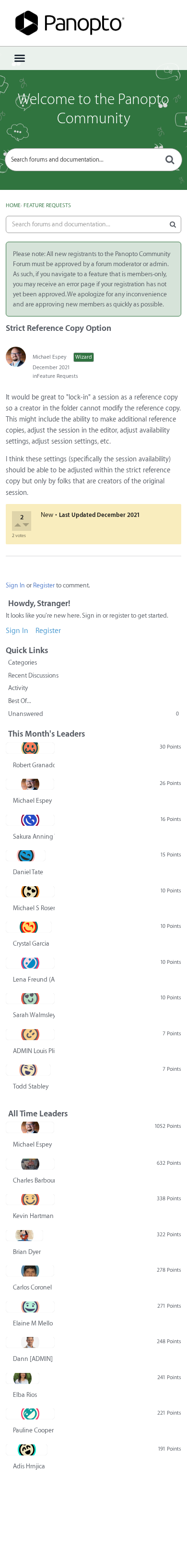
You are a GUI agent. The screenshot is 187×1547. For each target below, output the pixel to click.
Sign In (15, 585)
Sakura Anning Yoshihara (34, 836)
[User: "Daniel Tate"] (26, 855)
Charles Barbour (34, 1180)
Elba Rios (25, 1394)
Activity (18, 687)
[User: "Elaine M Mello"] (30, 1307)
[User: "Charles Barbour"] (30, 1164)
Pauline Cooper (33, 1430)
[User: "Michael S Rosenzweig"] (30, 891)
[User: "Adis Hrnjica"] (26, 1449)
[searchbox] (93, 159)
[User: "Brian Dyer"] (24, 1235)
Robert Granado (34, 765)
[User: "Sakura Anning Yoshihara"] (30, 820)
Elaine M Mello (33, 1323)
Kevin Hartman (33, 1215)
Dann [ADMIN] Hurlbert (34, 1358)
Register (44, 585)
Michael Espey (49, 357)
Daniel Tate (28, 872)
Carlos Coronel (32, 1287)
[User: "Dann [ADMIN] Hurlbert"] (30, 1342)
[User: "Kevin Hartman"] (30, 1199)
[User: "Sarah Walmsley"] (30, 998)
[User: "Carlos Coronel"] (30, 1271)
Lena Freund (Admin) (34, 979)
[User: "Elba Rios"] (22, 1378)
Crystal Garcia (31, 943)
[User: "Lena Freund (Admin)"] (30, 963)
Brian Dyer (27, 1251)
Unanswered (93, 713)
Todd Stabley (30, 1086)
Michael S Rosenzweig (34, 908)
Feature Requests (57, 376)
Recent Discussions (33, 675)
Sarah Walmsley (34, 1015)
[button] (18, 526)
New (47, 514)
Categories (22, 662)
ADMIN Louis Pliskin (34, 1051)
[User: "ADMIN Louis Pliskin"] (30, 1034)
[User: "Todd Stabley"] (28, 1070)
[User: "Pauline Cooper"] (30, 1413)
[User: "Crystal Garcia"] (29, 927)
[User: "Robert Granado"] (30, 748)
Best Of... (19, 700)
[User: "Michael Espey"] (16, 357)
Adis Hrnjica (29, 1466)
